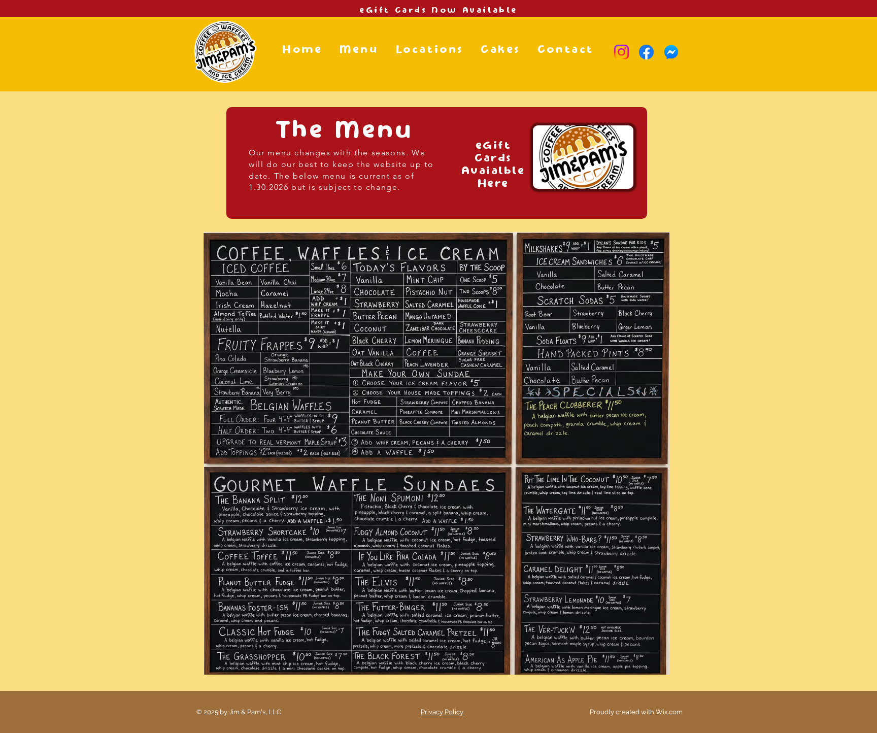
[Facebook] (646, 52)
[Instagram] (621, 52)
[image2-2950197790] (671, 52)
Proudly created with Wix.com (636, 712)
